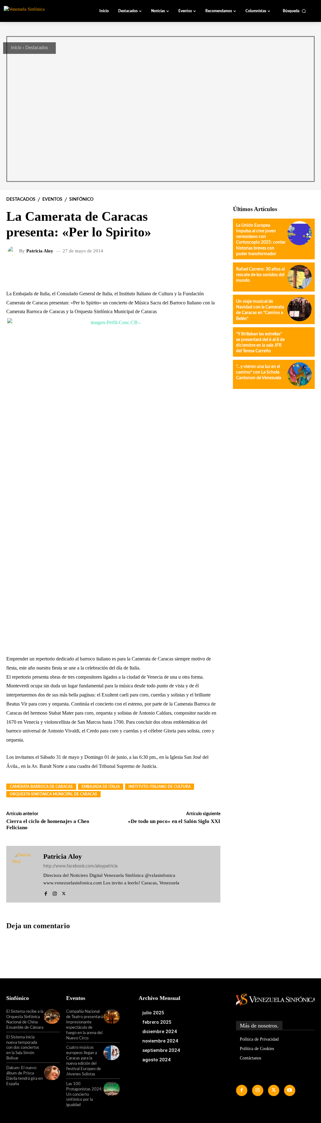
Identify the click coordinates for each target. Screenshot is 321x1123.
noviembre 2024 (160, 1041)
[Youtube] (289, 1090)
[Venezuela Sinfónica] (39, 10)
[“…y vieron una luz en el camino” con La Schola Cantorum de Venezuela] (299, 374)
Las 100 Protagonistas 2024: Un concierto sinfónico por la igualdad (84, 1094)
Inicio (16, 48)
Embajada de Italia (101, 787)
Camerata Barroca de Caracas (41, 787)
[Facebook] (45, 892)
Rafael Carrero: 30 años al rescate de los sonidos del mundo (260, 275)
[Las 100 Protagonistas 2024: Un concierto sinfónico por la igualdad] (111, 1089)
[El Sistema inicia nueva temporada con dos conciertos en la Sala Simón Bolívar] (52, 1042)
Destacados (36, 48)
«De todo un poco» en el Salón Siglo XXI (174, 821)
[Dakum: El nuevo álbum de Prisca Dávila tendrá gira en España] (52, 1073)
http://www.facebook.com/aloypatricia (80, 866)
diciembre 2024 (159, 1031)
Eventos (52, 199)
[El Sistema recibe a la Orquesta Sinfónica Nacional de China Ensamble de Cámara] (52, 1016)
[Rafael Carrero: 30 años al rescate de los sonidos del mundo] (299, 277)
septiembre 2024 (161, 1050)
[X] (63, 892)
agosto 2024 (156, 1060)
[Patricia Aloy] (13, 251)
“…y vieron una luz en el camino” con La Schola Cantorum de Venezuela (258, 372)
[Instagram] (54, 892)
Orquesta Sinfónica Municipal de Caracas (53, 794)
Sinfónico (81, 199)
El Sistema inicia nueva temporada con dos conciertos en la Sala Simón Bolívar (22, 1048)
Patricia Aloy (39, 251)
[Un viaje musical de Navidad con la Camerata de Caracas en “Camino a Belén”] (299, 309)
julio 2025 (153, 1013)
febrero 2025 (156, 1022)
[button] (294, 11)
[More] (171, 271)
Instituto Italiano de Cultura (160, 787)
